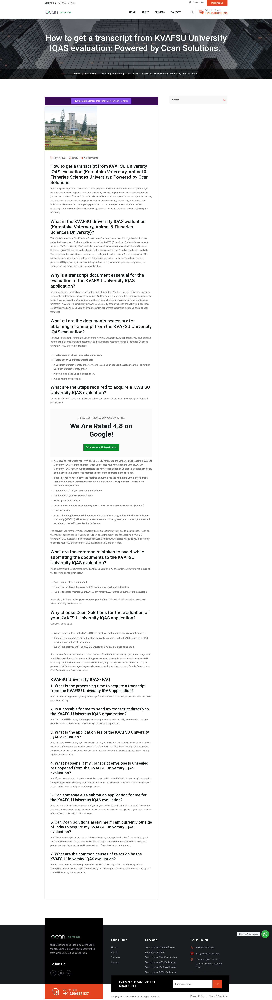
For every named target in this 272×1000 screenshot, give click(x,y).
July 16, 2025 (60, 158)
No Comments (90, 158)
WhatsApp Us (217, 3)
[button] (101, 101)
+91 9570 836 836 (216, 13)
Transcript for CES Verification (160, 947)
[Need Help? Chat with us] (265, 934)
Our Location (198, 3)
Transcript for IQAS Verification (160, 967)
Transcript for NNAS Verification (161, 957)
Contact (176, 12)
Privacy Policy (197, 996)
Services (160, 12)
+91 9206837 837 (76, 994)
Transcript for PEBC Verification (160, 972)
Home (132, 12)
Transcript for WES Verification (160, 962)
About (145, 12)
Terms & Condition (218, 996)
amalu (74, 158)
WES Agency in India (155, 952)
